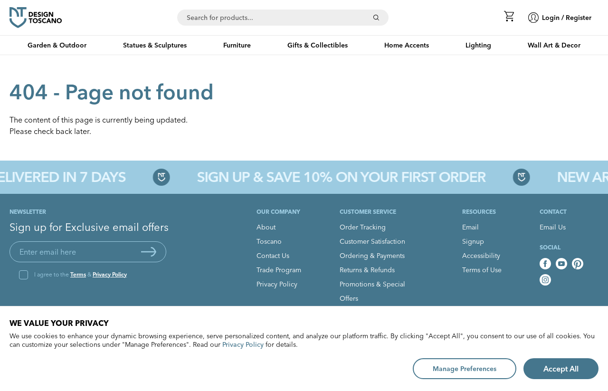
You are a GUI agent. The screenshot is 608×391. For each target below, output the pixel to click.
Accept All (561, 368)
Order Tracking (363, 227)
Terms (78, 274)
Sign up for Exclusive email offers (89, 227)
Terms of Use (482, 270)
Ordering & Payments (372, 255)
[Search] (376, 17)
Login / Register (566, 17)
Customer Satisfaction (372, 241)
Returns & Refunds (367, 270)
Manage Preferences (464, 368)
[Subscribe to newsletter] (149, 251)
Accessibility (481, 255)
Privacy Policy (110, 274)
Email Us (553, 227)
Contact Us (272, 255)
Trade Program (278, 270)
